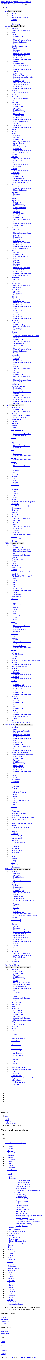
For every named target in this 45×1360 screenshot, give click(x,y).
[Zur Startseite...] (13, 4)
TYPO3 (10, 1357)
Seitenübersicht (6, 1331)
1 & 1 (36, 1357)
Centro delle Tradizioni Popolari (15, 1143)
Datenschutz (5, 1321)
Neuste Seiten (5, 1333)
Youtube (3, 1352)
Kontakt (3, 1318)
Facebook (4, 1350)
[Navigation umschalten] (26, 4)
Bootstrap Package (25, 1357)
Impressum (4, 1319)
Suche (3, 1342)
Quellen (3, 1323)
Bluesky (3, 1354)
